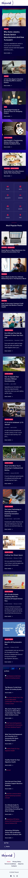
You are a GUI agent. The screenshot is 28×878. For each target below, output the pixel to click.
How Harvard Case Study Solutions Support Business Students (13, 783)
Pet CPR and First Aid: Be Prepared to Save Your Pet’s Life (14, 335)
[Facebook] (11, 876)
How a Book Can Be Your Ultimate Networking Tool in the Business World (13, 278)
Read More (8, 53)
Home (8, 862)
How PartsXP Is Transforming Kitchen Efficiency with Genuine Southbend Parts (13, 142)
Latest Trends (8, 137)
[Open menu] (24, 2)
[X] (14, 876)
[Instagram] (17, 876)
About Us (20, 864)
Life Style (7, 168)
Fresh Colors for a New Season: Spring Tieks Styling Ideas (14, 172)
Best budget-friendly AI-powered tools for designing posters (13, 111)
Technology (11, 247)
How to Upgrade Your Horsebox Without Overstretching (12, 379)
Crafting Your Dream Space (14, 555)
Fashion (6, 28)
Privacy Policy (17, 862)
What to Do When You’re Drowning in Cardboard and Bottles (14, 468)
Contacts (14, 866)
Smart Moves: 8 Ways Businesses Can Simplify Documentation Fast (13, 251)
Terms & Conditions (10, 864)
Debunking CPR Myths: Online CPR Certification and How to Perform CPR (13, 832)
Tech (5, 106)
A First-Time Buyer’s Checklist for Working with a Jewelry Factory (13, 80)
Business (4, 247)
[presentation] (14, 17)
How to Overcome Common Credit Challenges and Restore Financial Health (12, 305)
